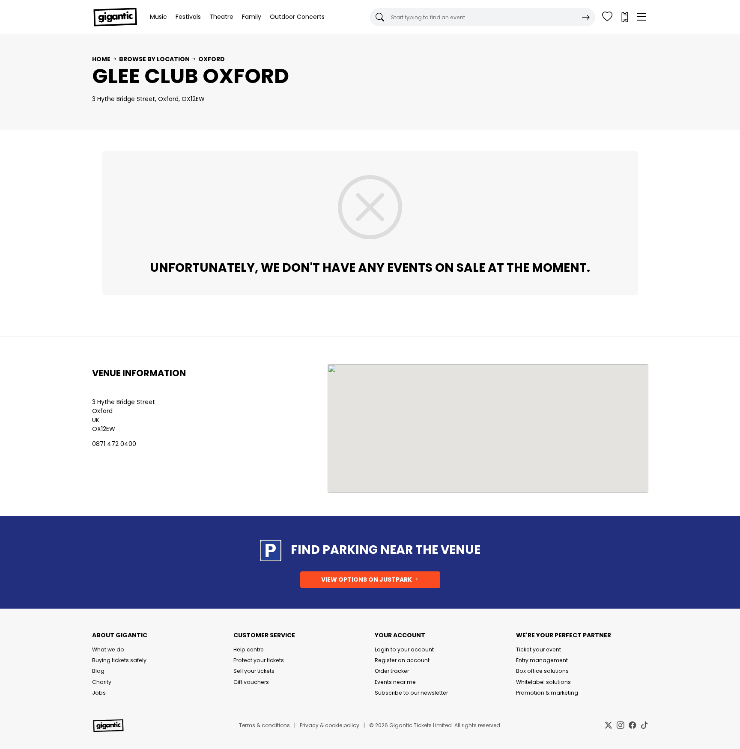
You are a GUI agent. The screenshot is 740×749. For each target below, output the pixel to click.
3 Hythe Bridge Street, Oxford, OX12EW (148, 99)
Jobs (99, 692)
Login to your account (404, 649)
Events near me (395, 682)
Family (251, 16)
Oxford (211, 59)
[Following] (607, 17)
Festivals (188, 16)
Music (158, 16)
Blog (98, 671)
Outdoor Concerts (297, 16)
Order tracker (392, 671)
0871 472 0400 (114, 444)
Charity (101, 682)
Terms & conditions (264, 725)
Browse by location (154, 59)
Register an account (402, 660)
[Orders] (624, 17)
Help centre (248, 649)
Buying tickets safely (119, 660)
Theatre (221, 16)
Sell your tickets (254, 671)
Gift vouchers (251, 682)
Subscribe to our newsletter (411, 692)
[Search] (586, 17)
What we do (108, 649)
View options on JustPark (367, 579)
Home (101, 59)
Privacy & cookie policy (329, 725)
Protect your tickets (258, 660)
